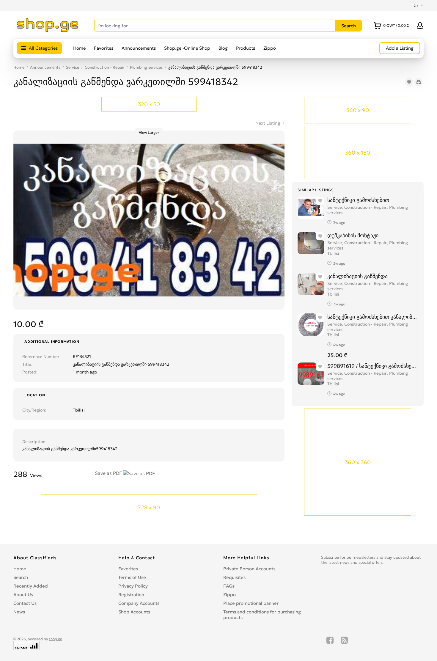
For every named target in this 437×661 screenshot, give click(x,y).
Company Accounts (138, 603)
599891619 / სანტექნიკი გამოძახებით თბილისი (372, 365)
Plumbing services (146, 67)
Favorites (103, 48)
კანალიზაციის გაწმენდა (357, 276)
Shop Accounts (134, 612)
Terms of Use (132, 577)
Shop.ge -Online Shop (187, 48)
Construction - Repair (104, 67)
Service (72, 67)
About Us (23, 594)
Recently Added (30, 586)
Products (245, 48)
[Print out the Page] (418, 82)
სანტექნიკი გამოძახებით (358, 200)
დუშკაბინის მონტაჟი (352, 235)
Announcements (139, 48)
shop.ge (55, 639)
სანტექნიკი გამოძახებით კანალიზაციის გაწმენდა (372, 316)
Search (20, 577)
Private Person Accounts (249, 568)
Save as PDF (109, 473)
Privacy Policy (133, 586)
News (19, 612)
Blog (223, 48)
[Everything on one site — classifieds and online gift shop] (47, 30)
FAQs (229, 586)
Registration (131, 594)
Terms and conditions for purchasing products (262, 614)
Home (79, 48)
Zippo (269, 48)
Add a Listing (400, 48)
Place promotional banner (251, 603)
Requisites (234, 577)
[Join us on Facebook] (330, 643)
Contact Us (25, 603)
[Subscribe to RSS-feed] (344, 643)
